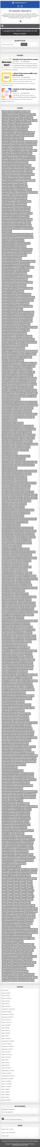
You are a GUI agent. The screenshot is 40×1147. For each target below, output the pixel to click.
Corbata (25, 279)
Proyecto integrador (19, 806)
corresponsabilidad (7, 282)
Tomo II (4, 965)
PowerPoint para (6, 750)
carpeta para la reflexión (20, 225)
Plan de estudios (6, 726)
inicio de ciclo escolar (8, 573)
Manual (10, 633)
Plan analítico (21, 723)
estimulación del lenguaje (30, 462)
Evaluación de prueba (21, 477)
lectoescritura (13, 603)
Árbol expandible (14, 168)
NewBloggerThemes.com (20, 1145)
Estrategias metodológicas (9, 468)
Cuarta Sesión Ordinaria (8, 336)
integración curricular (8, 579)
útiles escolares (12, 977)
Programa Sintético (31, 792)
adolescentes (28, 141)
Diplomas (13, 387)
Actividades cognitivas (22, 126)
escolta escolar (6, 447)
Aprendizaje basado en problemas (11, 162)
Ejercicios (14, 420)
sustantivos (5, 926)
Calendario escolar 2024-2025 (10, 216)
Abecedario (24, 123)
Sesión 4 (35, 908)
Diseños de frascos (12, 396)
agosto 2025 (6, 1068)
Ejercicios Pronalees (30, 429)
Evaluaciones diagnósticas (22, 483)
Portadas (28, 741)
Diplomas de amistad (22, 387)
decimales (27, 351)
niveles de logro (6, 681)
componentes (23, 255)
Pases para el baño (29, 708)
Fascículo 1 (27, 495)
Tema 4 (8, 950)
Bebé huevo (29, 189)
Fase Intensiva (27, 501)
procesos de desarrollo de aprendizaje (12, 771)
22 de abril (22, 117)
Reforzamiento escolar (28, 839)
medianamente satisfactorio (9, 648)
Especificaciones (24, 450)
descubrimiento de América (9, 357)
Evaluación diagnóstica (8, 480)
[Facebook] (18, 6)
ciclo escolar (5, 240)
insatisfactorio (19, 573)
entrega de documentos (8, 444)
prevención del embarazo (9, 759)
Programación (6, 795)
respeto (18, 854)
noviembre (34, 681)
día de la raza (23, 363)
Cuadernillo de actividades (25, 288)
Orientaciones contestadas (9, 705)
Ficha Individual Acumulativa (26, 510)
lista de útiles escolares (8, 621)
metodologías (29, 657)
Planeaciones (30, 732)
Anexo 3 (35, 150)
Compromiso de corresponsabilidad (11, 258)
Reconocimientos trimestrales (10, 830)
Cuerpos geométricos (28, 339)
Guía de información (24, 549)
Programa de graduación (8, 786)
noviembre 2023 (8, 1014)
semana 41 (30, 899)
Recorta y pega (6, 834)
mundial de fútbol (12, 669)
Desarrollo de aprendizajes (28, 354)
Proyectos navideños (8, 819)
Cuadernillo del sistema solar (10, 306)
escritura (27, 447)
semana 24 (5, 890)
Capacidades (27, 222)
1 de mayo (4, 112)
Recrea (13, 834)
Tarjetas (9, 941)
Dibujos (14, 381)
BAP (26, 183)
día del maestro (6, 372)
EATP (3, 408)
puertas (17, 819)
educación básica (28, 408)
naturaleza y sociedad (23, 675)
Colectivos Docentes (26, 249)
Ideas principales (6, 564)
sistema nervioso (19, 920)
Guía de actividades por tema (10, 549)
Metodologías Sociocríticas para (11, 660)
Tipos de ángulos (6, 959)
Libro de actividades (11, 612)
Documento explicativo (31, 402)
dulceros (23, 405)
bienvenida (5, 195)
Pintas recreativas (7, 720)
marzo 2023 (6, 1001)
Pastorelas (5, 711)
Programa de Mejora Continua (25, 786)
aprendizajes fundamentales (23, 165)
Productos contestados (27, 774)
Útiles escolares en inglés (25, 977)
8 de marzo (17, 123)
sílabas (4, 917)
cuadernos (34, 327)
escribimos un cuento (18, 447)
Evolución (33, 483)
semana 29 (5, 893)
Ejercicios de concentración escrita (12, 426)
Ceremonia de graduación (26, 237)
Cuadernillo (23, 285)
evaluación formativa (21, 480)
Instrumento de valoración (9, 576)
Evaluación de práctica (8, 477)
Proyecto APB (19, 801)
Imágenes (25, 564)
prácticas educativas (18, 750)
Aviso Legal (5, 1136)
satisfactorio (12, 872)
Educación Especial (7, 411)
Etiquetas (8, 474)
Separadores (24, 905)
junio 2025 (6, 1065)
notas (18, 681)
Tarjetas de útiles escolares (9, 944)
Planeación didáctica (7, 729)
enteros (30, 441)
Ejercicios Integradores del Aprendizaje (12, 429)
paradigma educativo (17, 708)
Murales (4, 672)
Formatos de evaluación (8, 537)
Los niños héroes (15, 627)
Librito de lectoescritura (27, 609)
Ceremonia (16, 237)
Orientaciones (20, 702)
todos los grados (7, 962)
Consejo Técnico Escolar (22, 270)
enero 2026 (6, 1081)
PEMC (17, 714)
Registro (4, 843)
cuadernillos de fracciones (9, 315)
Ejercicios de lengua (28, 426)
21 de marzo (5, 117)
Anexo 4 (4, 153)
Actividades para (6, 138)
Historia (13, 561)
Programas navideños (30, 795)
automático (5, 177)
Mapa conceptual (6, 636)
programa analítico (7, 780)
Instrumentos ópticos (24, 576)
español (16, 450)
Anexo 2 (30, 150)
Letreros (27, 606)
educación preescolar (31, 414)
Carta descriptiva (28, 228)
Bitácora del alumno (21, 198)
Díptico (31, 387)
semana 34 (11, 896)
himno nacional (6, 561)
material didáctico (7, 642)
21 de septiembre (13, 117)
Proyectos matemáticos (23, 816)
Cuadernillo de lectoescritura (10, 297)
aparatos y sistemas (29, 156)
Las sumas (5, 603)
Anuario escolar (18, 156)
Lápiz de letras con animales (28, 597)
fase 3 (8, 501)
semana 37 (31, 896)
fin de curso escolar (19, 531)
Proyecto (11, 801)
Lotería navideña (17, 630)
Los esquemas (5, 627)
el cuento (4, 435)
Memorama (20, 654)
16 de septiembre (6, 114)
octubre (31, 696)
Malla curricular (30, 630)
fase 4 (12, 501)
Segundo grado (6, 878)
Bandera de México (14, 177)
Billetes (11, 195)
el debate (10, 435)
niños (3, 678)
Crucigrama (5, 285)
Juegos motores (25, 588)
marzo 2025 (6, 1057)
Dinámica (24, 384)
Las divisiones (6, 600)
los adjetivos (26, 624)
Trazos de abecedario (8, 974)
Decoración (34, 351)
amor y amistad (6, 150)
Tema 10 (29, 947)
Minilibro (28, 660)
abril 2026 (6, 1089)
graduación (5, 546)
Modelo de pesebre (7, 663)
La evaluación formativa (18, 591)
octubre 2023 (7, 1011)
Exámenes (27, 489)
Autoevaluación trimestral (26, 174)
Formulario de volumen (22, 537)
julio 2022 (5, 990)
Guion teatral (14, 555)
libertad (33, 606)
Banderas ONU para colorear (9, 180)
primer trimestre (7, 762)
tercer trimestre (27, 953)
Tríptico (20, 974)
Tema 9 (31, 950)
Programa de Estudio (7, 783)
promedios (5, 798)
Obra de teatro (29, 687)
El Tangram (23, 438)
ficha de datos (22, 504)
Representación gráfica (22, 851)
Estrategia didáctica (7, 465)
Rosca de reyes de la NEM (8, 860)
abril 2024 (6, 1028)
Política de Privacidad (8, 1132)
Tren (16, 974)
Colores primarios (7, 252)
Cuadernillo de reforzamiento (25, 300)
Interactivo (19, 579)
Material (33, 636)
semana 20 (10, 887)
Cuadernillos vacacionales (25, 321)
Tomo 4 (29, 962)
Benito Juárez (5, 192)
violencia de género (23, 980)
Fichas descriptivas (18, 516)
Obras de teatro (6, 690)
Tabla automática (14, 926)
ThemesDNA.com (17, 1144)
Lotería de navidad (7, 630)
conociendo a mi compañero (9, 267)
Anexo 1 (25, 150)
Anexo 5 (9, 153)
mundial (4, 669)
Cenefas (4, 237)
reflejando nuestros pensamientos (11, 839)
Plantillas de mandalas (30, 738)
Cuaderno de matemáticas (23, 324)
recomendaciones (6, 825)
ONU (24, 699)
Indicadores (5, 570)
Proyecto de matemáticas (9, 804)
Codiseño (23, 246)
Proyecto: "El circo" (18, 810)
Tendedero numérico (7, 953)
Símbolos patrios (22, 917)
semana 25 (11, 890)
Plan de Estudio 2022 (31, 723)
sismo (33, 917)
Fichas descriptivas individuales (27, 519)
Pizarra (15, 720)
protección (32, 798)
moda (33, 660)
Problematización (21, 765)
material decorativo (30, 639)
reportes (30, 849)
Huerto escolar (27, 561)
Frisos (18, 540)
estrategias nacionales (30, 471)
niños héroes (9, 678)
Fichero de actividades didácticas (11, 525)
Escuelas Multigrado (7, 450)
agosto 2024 (6, 1038)
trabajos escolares (7, 971)
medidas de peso (6, 651)
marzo (14, 636)
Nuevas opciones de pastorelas (24, 684)
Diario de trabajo (6, 381)
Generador (28, 543)
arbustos (27, 168)
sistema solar (29, 920)
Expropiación (5, 495)
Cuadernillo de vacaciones (22, 303)
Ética (3, 474)
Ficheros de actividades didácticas (11, 528)
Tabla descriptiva (25, 926)
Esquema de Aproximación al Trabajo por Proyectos (16, 456)
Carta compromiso (7, 228)
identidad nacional (17, 564)
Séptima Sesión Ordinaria (9, 908)
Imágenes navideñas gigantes (9, 567)
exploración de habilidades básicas (24, 492)
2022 (30, 114)
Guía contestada (17, 546)
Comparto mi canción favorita (10, 255)
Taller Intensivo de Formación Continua (27, 932)
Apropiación (5, 168)
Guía (10, 546)
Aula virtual (28, 171)
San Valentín (33, 869)
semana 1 (34, 878)
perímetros (5, 717)
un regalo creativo (29, 974)
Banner (33, 180)
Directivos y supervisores (16, 390)
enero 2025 (6, 1052)
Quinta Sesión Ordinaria (8, 821)
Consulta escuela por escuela (10, 276)
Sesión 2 (24, 908)
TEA (33, 944)
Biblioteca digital (21, 192)
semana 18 (23, 884)
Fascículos (27, 498)
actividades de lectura (8, 132)
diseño (4, 396)
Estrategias (17, 465)
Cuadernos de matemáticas (9, 330)
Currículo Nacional (22, 345)
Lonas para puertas (7, 624)
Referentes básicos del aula (24, 836)
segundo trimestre (16, 878)
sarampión (5, 872)
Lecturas (4, 606)
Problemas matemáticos (8, 765)
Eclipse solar (9, 408)
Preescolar (28, 750)
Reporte (30, 845)
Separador (17, 905)
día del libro (29, 369)
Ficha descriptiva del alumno (10, 510)
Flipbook (28, 531)
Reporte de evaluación (8, 849)
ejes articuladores (7, 432)
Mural (31, 669)
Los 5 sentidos (18, 624)
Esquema (15, 453)
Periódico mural (13, 717)
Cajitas (16, 207)
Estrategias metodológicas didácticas (12, 471)
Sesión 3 (29, 908)
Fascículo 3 (5, 498)
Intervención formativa (8, 582)
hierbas (34, 558)
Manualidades (28, 633)
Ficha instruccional (7, 513)
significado (32, 914)
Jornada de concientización (23, 582)
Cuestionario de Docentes (9, 342)
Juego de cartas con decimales (10, 585)
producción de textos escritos (10, 774)
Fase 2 (3, 501)
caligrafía (29, 219)
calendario (27, 210)
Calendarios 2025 (24, 216)
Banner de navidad (19, 183)
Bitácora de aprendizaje (8, 198)
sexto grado (24, 914)
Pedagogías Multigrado (8, 714)
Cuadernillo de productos (9, 300)
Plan (15, 723)
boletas (16, 201)
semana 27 (24, 890)
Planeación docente (7, 732)
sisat (29, 917)
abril (29, 123)
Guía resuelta (5, 555)
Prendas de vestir (21, 753)
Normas (14, 681)
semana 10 (4, 881)
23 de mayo (12, 120)
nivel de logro (18, 678)
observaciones (16, 690)
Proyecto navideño (7, 810)
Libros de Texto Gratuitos (18, 615)
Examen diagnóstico (7, 489)
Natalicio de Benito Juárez (9, 675)
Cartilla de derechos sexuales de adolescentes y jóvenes (17, 234)
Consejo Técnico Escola (8, 270)
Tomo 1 (15, 962)
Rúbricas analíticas (20, 863)
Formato (34, 531)
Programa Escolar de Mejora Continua (12, 789)
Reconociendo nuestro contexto (21, 825)
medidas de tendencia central (19, 651)
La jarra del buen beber (8, 594)
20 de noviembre (23, 114)
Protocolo (5, 801)
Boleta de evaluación (7, 201)
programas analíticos (17, 795)
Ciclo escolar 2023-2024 (17, 240)
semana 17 (17, 884)
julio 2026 (5, 1097)
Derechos (4, 354)
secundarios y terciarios (9, 875)
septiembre (32, 905)
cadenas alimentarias (7, 207)
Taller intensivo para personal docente (12, 938)
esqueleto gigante (7, 453)
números (4, 687)
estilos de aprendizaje (8, 462)
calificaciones (6, 219)
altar (25, 147)
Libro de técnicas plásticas (25, 612)
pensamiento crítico (24, 714)
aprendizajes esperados (8, 165)
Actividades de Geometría (9, 129)
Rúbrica (18, 860)
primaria (19, 759)
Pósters (25, 747)
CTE (10, 285)
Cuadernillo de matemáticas (27, 297)
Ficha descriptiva (19, 507)
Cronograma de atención (25, 282)
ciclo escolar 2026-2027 (8, 246)
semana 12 (17, 881)
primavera (25, 759)
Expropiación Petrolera (16, 495)
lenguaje (10, 606)
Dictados (4, 384)
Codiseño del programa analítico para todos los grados (24, 74)
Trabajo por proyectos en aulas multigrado (14, 968)
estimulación (18, 462)
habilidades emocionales (25, 555)
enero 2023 (6, 995)
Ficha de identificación (8, 507)
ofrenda (4, 699)
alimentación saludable (16, 147)
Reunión (4, 858)
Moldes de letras (22, 663)
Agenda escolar (15, 144)
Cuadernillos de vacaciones (9, 321)
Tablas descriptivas (32, 929)
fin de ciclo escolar (7, 531)
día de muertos (16, 366)
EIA (33, 417)
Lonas (35, 621)
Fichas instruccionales (8, 522)
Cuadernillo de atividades (9, 294)
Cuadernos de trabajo (23, 330)
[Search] (21, 6)
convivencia (19, 279)
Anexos (30, 153)
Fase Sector (5, 504)
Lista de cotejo (20, 618)
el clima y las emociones (24, 432)
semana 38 (5, 899)
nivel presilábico (27, 678)
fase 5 (16, 501)
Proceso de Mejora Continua (9, 768)
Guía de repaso (6, 552)
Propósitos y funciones (21, 798)
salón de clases (25, 869)
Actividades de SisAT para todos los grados (23, 90)
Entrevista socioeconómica (30, 444)
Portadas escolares (7, 744)
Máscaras (19, 636)
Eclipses (16, 408)
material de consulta (18, 639)
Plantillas (20, 738)
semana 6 (10, 902)
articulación (9, 171)
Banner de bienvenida (7, 183)
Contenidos (29, 276)
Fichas (15, 513)
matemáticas (26, 636)
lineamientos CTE (6, 618)
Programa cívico (18, 780)
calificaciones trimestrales (18, 219)
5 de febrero (27, 120)
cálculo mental (19, 210)
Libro (3, 612)
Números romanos (13, 687)
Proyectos (28, 810)
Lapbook (17, 597)
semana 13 (23, 881)
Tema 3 (19, 947)
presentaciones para (17, 756)
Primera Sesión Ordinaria (29, 762)
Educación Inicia (27, 411)
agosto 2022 (6, 993)
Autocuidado (5, 174)
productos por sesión (8, 777)
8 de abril (10, 123)
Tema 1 (24, 947)
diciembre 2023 (7, 1017)
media (20, 645)
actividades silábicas (18, 138)
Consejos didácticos (7, 273)
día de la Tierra (32, 363)
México (23, 660)
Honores (19, 561)
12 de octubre (18, 112)
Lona (32, 621)
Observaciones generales (27, 690)
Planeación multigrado (20, 732)
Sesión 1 (19, 908)
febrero (15, 504)
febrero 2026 (7, 1084)
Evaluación (28, 474)
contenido (22, 276)
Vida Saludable (6, 980)
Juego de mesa (5, 588)
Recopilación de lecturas (26, 830)
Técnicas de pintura (7, 947)
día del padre (22, 372)
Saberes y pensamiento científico (11, 869)
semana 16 (11, 884)
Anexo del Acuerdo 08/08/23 (19, 153)
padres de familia (6, 708)
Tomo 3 (24, 962)
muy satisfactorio (13, 672)
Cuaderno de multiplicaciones (10, 327)
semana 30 (17, 893)
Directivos (5, 390)
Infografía (12, 570)
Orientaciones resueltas (24, 705)
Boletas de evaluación (25, 201)
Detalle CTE (5, 360)
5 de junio (34, 120)
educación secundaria (19, 417)
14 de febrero (26, 112)
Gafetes (12, 543)
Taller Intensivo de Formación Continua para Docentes (16, 935)
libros (35, 612)
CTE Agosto (15, 285)
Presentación (30, 753)
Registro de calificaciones (15, 843)
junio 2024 (6, 1033)
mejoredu (14, 654)
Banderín (20, 180)
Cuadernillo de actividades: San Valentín (13, 291)
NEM (36, 675)
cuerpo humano (17, 339)
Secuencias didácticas (23, 872)
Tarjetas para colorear (24, 944)
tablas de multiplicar (20, 929)
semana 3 (11, 893)
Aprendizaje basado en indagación (26, 159)
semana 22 (23, 887)
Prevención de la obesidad (30, 756)
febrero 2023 (6, 998)
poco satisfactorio (14, 741)
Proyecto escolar (7, 806)
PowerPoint (32, 747)
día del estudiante (7, 369)
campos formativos (17, 222)
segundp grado (27, 878)
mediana (25, 645)
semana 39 (11, 899)
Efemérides (29, 417)
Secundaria (34, 872)
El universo (5, 441)
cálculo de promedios (8, 210)
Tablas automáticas (7, 929)
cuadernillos (19, 309)
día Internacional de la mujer (10, 375)
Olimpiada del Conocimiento (14, 699)
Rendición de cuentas (12, 845)
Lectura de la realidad (29, 603)
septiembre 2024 (8, 1041)
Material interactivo (18, 642)
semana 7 (16, 902)
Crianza (16, 282)
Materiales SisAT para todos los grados (25, 59)
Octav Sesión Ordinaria (8, 696)
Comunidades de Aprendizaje (27, 261)
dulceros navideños (32, 405)
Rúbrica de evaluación (27, 860)
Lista (13, 618)
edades (21, 408)
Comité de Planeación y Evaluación (22, 252)
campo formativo (6, 222)
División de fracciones (8, 399)
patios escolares (13, 711)
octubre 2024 (7, 1044)
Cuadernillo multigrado (25, 306)
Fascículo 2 (34, 495)
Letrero (22, 606)
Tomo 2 (19, 962)
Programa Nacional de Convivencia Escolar (13, 792)
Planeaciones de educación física (11, 735)
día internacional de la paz (26, 375)
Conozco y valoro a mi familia (26, 267)
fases (11, 504)
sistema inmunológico (8, 920)
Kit (3, 591)
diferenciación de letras (14, 384)
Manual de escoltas (18, 633)
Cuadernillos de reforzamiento (10, 318)
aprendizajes (24, 162)
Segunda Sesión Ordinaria (24, 875)
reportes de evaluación (8, 851)
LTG (23, 630)
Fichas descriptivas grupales (10, 519)
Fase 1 (35, 498)
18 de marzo (15, 114)
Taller (3, 932)
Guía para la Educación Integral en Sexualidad (23, 552)
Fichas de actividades (24, 513)
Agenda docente (6, 144)
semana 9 (28, 902)
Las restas (21, 600)
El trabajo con (30, 438)
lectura (20, 603)
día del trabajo (31, 372)
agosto (23, 144)
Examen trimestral (19, 489)
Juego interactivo (15, 588)
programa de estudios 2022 (22, 783)
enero (25, 441)
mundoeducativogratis (20, 3)
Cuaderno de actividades (8, 324)
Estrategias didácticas (28, 465)
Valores (35, 977)
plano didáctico (12, 738)
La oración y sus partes (21, 594)
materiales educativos (8, 645)
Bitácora (24, 195)
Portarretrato (6, 747)
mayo (16, 645)
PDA (20, 711)
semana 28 (31, 890)
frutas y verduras (26, 540)
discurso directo (21, 393)
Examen (4, 486)
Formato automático (7, 534)
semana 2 (4, 887)
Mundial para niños (23, 669)
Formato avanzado (19, 534)
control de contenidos (8, 279)
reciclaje (26, 821)
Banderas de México (25, 177)
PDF (23, 711)
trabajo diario (16, 965)
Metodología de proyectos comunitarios (13, 657)
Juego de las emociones (25, 585)
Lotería (30, 627)
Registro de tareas (28, 843)
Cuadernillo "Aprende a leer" (9, 288)
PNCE (6, 741)
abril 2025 (5, 1060)
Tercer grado (17, 953)
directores (27, 390)
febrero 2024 (7, 1022)
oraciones (29, 699)
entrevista (19, 444)
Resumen (30, 854)
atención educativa (19, 171)
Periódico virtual (24, 717)
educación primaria (7, 417)
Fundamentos (5, 543)
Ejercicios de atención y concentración (12, 423)
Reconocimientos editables (19, 828)
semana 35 (18, 896)
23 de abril (5, 120)
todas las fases (28, 959)
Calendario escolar (27, 213)
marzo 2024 (6, 1025)
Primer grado (32, 759)
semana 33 (5, 896)
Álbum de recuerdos (31, 144)
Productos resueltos (21, 777)
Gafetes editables (20, 543)
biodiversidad (17, 195)
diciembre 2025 (7, 1078)
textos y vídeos (32, 956)
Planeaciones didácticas (27, 735)
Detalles (11, 360)
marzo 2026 (6, 1086)
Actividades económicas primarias (11, 135)
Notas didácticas (26, 681)
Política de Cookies (7, 1129)
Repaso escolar (23, 845)
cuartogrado (28, 336)
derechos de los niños (14, 354)
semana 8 (22, 902)
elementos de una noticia (16, 441)
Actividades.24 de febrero (9, 141)
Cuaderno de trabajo (24, 327)
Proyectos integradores (9, 816)
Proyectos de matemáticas (9, 813)
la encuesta (8, 591)
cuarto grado (20, 336)
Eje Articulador (6, 420)
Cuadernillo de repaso (8, 303)
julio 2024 (5, 1036)
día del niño (15, 372)
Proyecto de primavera (23, 804)
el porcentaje (31, 435)
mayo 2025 (5, 1062)
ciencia (18, 246)
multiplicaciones (28, 666)
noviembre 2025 (8, 1076)
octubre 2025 (7, 1073)
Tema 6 (18, 950)
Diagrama (33, 378)
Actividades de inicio (22, 129)
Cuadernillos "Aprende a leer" (10, 312)
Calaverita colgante (24, 207)
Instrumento (28, 573)
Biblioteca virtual (32, 192)
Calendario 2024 (6, 213)
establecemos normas (8, 459)
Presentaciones (6, 756)
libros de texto (6, 615)
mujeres (4, 666)
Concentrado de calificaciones (10, 264)
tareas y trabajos (29, 938)
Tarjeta (4, 941)
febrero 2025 (7, 1054)
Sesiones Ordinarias (18, 911)
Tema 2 (33, 947)
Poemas (23, 741)
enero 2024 (6, 1019)
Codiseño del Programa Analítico (11, 249)
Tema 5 (13, 950)
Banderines (27, 180)
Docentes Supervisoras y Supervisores (12, 402)
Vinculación (14, 980)
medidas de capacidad (24, 648)
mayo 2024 (6, 1030)
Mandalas (4, 633)
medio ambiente (33, 651)
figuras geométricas (27, 528)
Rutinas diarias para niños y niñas (11, 866)
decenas (22, 351)
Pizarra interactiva (23, 720)
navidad (32, 675)
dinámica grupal (32, 384)
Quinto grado (19, 821)
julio (32, 588)
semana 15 (4, 884)
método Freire (28, 654)
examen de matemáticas (13, 486)
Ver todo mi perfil (7, 1112)
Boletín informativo (7, 204)
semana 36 (24, 896)
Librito (4, 609)
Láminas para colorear (8, 597)
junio (35, 588)
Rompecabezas (31, 858)
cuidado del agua (21, 342)
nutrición (21, 687)
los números (24, 627)
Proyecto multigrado (31, 806)
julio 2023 (5, 1003)
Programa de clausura (30, 780)
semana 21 (17, 887)
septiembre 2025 (8, 1070)
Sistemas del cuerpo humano (10, 923)
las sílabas (28, 600)
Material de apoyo (7, 639)
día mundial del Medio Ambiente (22, 378)
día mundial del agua (7, 378)
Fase (32, 498)
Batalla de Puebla (20, 189)
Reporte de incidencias (21, 849)
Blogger (35, 1141)
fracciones (32, 537)
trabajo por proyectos (27, 965)
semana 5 (4, 902)
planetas (4, 738)
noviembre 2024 (7, 1046)
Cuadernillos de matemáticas (25, 315)
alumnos (30, 147)
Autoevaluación (14, 174)
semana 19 (29, 884)
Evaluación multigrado (8, 483)
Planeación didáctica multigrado (23, 729)
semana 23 (30, 887)
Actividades (12, 126)
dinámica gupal (6, 387)
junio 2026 (6, 1094)
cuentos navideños (7, 339)
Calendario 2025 (16, 213)
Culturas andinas (32, 342)
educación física (17, 411)
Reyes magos (22, 858)
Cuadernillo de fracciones (24, 294)
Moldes (15, 663)
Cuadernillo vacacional (8, 309)
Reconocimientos (6, 828)
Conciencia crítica (25, 264)
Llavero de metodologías (23, 621)
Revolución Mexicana (12, 858)
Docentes (17, 399)
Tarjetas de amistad (18, 941)
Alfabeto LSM (5, 147)
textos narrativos (22, 956)
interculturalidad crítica (30, 579)
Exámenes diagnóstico (8, 492)
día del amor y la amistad (28, 366)
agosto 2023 (6, 1006)
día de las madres (6, 366)
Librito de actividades (13, 609)
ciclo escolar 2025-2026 (23, 243)
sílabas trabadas (12, 917)
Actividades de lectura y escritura (24, 132)
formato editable (29, 534)
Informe (25, 570)
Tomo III (9, 965)
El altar (15, 432)
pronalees (11, 798)
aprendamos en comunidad (9, 159)
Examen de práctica (25, 486)
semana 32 (30, 893)
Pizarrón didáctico (7, 723)
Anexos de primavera (7, 156)
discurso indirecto (32, 393)
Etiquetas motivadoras (18, 474)
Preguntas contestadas (8, 753)
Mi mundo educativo (20, 10)
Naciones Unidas (23, 672)
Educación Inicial (6, 414)
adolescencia (20, 141)
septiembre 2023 (8, 1009)
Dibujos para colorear (23, 381)
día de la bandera (19, 360)
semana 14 (29, 881)
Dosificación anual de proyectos (11, 405)
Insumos (33, 576)
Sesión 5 (4, 911)
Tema (15, 947)
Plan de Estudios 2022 (18, 726)
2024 (34, 114)
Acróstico (5, 126)
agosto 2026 (6, 1100)
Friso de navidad (11, 540)
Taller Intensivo (10, 932)
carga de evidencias (7, 225)
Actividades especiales (28, 135)
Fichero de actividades (22, 522)
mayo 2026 (6, 1092)
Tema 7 (22, 950)
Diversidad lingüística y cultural (27, 396)
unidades (4, 977)
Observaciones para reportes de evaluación (13, 693)
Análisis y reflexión (16, 150)
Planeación (28, 726)
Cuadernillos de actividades (26, 312)
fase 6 (20, 501)
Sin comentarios (25, 61)
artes (3, 171)
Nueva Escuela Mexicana (8, 684)
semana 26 (18, 890)
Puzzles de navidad (25, 819)
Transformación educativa (21, 971)
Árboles (22, 168)
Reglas (4, 845)
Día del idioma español (18, 369)
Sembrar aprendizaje (7, 905)
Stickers (30, 923)
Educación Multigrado (18, 414)
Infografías (19, 570)
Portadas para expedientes (21, 744)
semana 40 (24, 899)
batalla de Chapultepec (8, 189)
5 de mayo (4, 123)
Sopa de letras (23, 923)
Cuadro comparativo (7, 333)
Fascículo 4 (12, 498)
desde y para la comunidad (25, 357)
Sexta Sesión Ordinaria (31, 911)
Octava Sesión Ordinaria (21, 696)
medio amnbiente (6, 654)
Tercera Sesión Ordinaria (9, 956)
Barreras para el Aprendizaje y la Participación (14, 186)
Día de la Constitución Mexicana (10, 363)
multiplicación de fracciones (15, 666)
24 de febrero (19, 120)
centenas (9, 237)
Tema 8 (27, 950)
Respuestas (24, 854)
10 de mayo (10, 112)
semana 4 (17, 899)
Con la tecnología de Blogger (13, 1119)
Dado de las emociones (8, 348)
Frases (4, 540)
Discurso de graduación (8, 393)
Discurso (34, 390)
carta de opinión (17, 228)
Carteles (9, 231)
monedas (30, 663)
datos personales (20, 348)
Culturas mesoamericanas (9, 345)
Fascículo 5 (20, 498)
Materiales (28, 642)
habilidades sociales (7, 558)
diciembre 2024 (7, 1049)
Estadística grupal (20, 459)
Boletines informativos (20, 204)
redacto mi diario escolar (9, 836)
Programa (31, 777)
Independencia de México (24, 567)
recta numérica (20, 834)
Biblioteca (13, 192)
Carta (29, 225)
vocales (32, 980)
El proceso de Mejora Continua (10, 438)
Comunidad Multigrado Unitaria (10, 261)
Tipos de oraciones (17, 959)
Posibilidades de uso (16, 747)
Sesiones (10, 911)
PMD (3, 741)
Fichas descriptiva (7, 516)
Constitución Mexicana (20, 273)
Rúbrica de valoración (8, 863)
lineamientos (30, 615)
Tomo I (34, 962)
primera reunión (17, 762)
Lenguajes (16, 606)
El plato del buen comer (20, 435)
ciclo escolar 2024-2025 (9, 243)
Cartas (4, 231)
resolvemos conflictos (8, 854)
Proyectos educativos (24, 813)
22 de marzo (29, 117)
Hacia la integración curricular (22, 558)
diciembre (33, 381)
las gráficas (14, 600)
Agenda (35, 141)
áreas (32, 168)
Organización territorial (9, 702)
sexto (18, 914)
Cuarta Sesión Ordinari (20, 333)
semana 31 (23, 893)
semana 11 (10, 881)
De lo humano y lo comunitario (10, 351)
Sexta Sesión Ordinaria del (9, 914)
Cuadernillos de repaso (26, 318)
